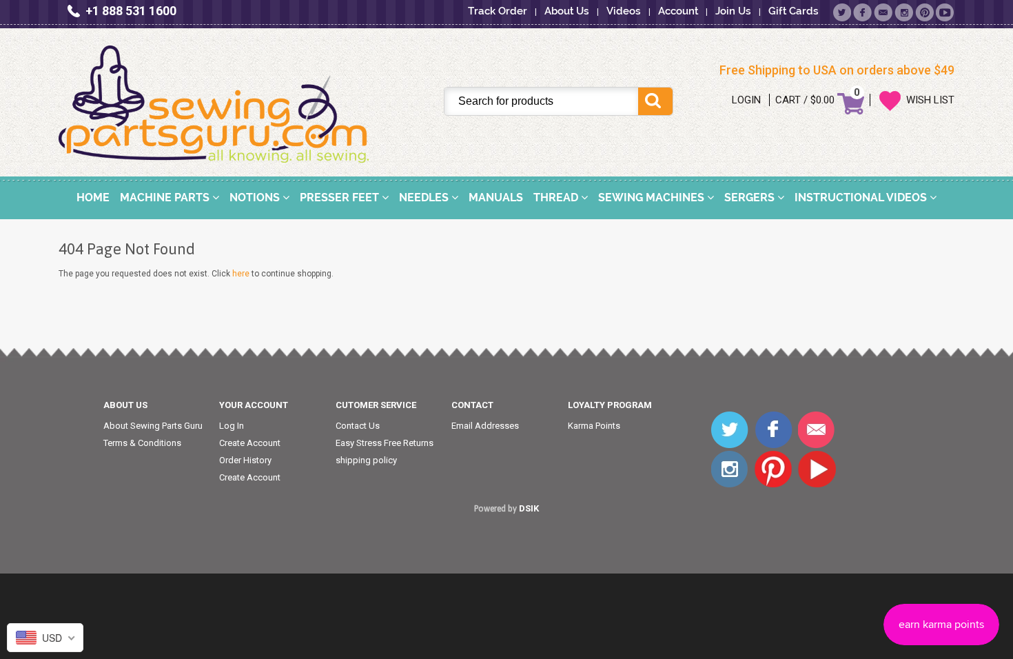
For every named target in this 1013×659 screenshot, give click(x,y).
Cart (788, 100)
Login (746, 100)
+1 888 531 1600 (130, 10)
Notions (256, 197)
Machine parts (166, 197)
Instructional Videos (862, 197)
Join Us (733, 11)
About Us (566, 11)
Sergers (750, 197)
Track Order (497, 11)
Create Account (249, 443)
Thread (557, 197)
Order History (245, 460)
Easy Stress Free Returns (384, 443)
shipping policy (366, 460)
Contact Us (358, 425)
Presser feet (341, 197)
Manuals (496, 197)
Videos (623, 11)
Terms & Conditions (142, 443)
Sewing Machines (652, 197)
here (240, 273)
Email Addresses (485, 425)
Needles (425, 197)
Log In (231, 425)
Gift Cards (793, 11)
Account (678, 11)
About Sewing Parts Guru (153, 425)
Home (93, 197)
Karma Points (594, 425)
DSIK (529, 508)
